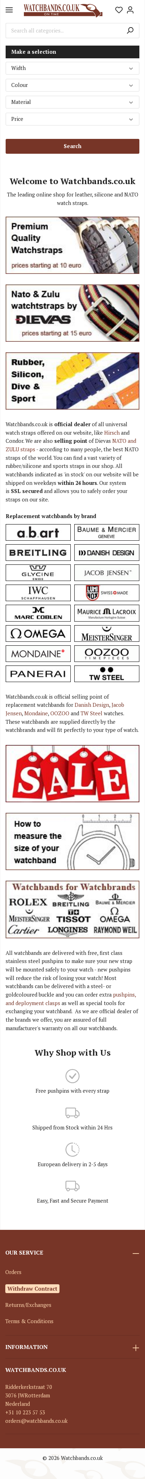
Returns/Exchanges (28, 1305)
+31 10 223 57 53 (25, 1412)
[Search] (130, 31)
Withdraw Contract (32, 1288)
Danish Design (92, 705)
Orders (13, 1272)
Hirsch (112, 432)
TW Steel (91, 713)
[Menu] (9, 9)
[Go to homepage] (63, 10)
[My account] (130, 10)
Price (17, 119)
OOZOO (59, 713)
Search (72, 146)
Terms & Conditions (29, 1321)
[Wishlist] (119, 10)
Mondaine (36, 713)
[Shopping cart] (137, 8)
